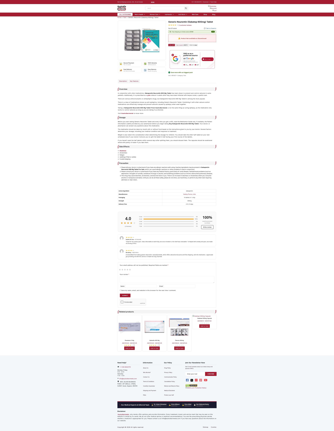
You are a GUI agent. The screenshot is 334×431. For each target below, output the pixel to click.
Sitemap (205, 427)
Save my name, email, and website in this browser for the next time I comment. (148, 290)
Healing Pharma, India (189, 194)
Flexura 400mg (179, 340)
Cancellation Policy (169, 381)
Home (119, 17)
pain (148, 95)
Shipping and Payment (149, 390)
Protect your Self (169, 395)
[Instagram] (196, 381)
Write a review (207, 227)
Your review (124, 274)
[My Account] (213, 8)
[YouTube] (206, 381)
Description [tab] (123, 81)
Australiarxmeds (127, 113)
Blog (213, 14)
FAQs (144, 395)
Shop (205, 14)
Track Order (213, 2)
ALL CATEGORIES (125, 14)
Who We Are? (147, 372)
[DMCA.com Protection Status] (191, 385)
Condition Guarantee (149, 386)
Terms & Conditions (148, 381)
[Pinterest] (201, 381)
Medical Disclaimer (169, 390)
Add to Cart (129, 348)
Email (161, 286)
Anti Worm (181, 14)
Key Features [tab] (134, 81)
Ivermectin (168, 14)
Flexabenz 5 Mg (129, 340)
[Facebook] (187, 381)
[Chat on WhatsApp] (212, 6)
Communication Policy (170, 377)
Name (122, 286)
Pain (124, 17)
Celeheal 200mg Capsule (204, 318)
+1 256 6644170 (197, 2)
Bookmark (206, 2)
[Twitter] (192, 381)
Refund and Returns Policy (171, 386)
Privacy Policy (168, 372)
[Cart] (214, 10)
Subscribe (211, 374)
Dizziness (123, 151)
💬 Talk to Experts (210, 28)
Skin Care (195, 14)
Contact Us (146, 377)
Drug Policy (167, 368)
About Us (145, 368)
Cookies (213, 427)
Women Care (154, 14)
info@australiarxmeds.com (128, 378)
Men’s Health (139, 14)
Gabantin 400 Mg (154, 340)
